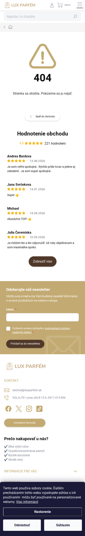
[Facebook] (7, 408)
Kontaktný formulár (25, 422)
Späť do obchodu (45, 116)
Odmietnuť (22, 525)
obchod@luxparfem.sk (26, 390)
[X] (18, 408)
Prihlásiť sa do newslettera (25, 343)
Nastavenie (42, 512)
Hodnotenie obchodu (42, 134)
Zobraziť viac (42, 261)
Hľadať (75, 16)
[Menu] (80, 5)
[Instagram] (28, 408)
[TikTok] (38, 408)
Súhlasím (63, 525)
